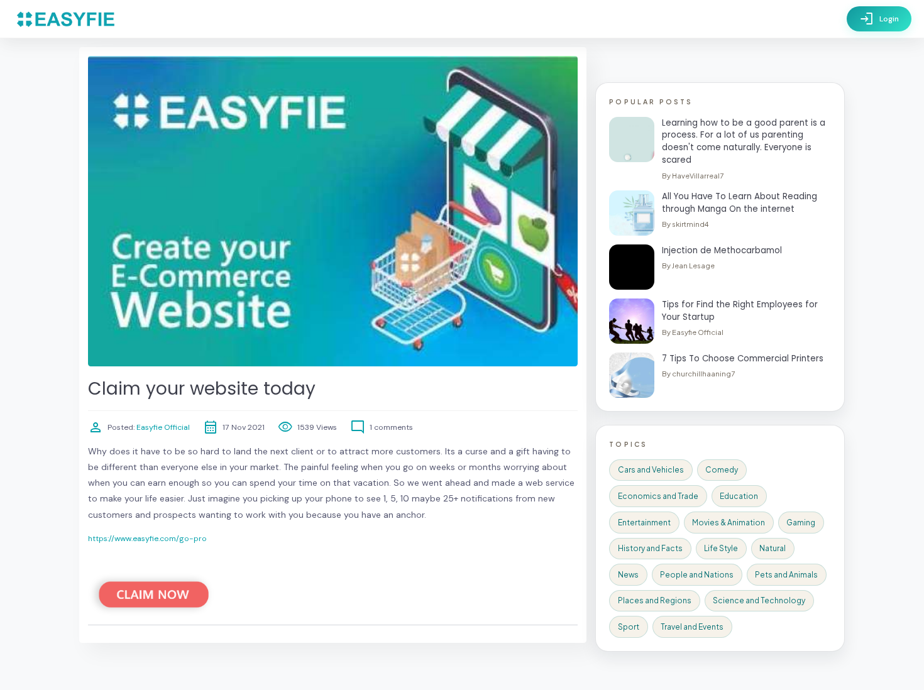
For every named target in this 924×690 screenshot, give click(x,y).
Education (739, 496)
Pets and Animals (786, 574)
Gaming (800, 522)
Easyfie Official (162, 427)
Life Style (721, 548)
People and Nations (697, 574)
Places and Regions (654, 600)
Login (879, 19)
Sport (628, 627)
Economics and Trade (658, 496)
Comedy (721, 469)
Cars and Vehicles (651, 469)
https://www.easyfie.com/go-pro (147, 539)
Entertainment (644, 522)
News (628, 574)
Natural (772, 548)
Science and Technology (759, 600)
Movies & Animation (728, 522)
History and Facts (650, 548)
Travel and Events (692, 627)
